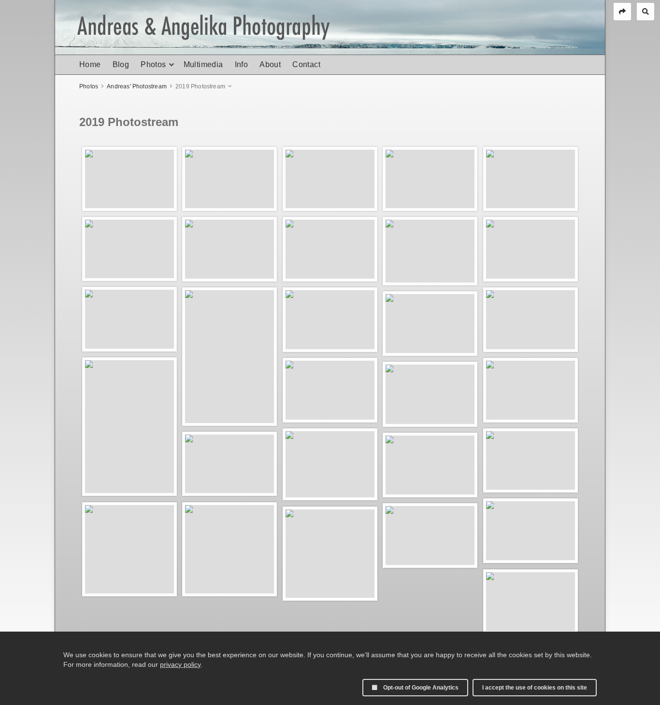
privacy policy (180, 664)
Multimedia (203, 64)
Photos (153, 64)
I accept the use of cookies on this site (534, 687)
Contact (306, 64)
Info (241, 64)
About (270, 64)
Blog (121, 64)
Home (90, 64)
